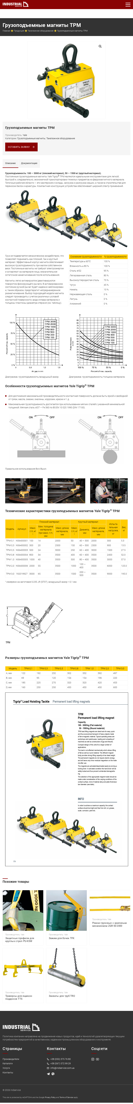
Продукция (19, 31)
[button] (100, 46)
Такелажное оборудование (41, 31)
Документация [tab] (29, 163)
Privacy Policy (50, 1097)
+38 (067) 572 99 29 (60, 1063)
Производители (11, 1059)
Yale (25, 135)
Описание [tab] (10, 163)
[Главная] (16, 3)
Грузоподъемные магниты (31, 138)
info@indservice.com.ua (62, 1068)
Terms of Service (66, 1097)
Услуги (6, 1068)
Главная (6, 31)
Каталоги (8, 1063)
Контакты (8, 1072)
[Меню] (128, 4)
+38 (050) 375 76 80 (60, 1059)
